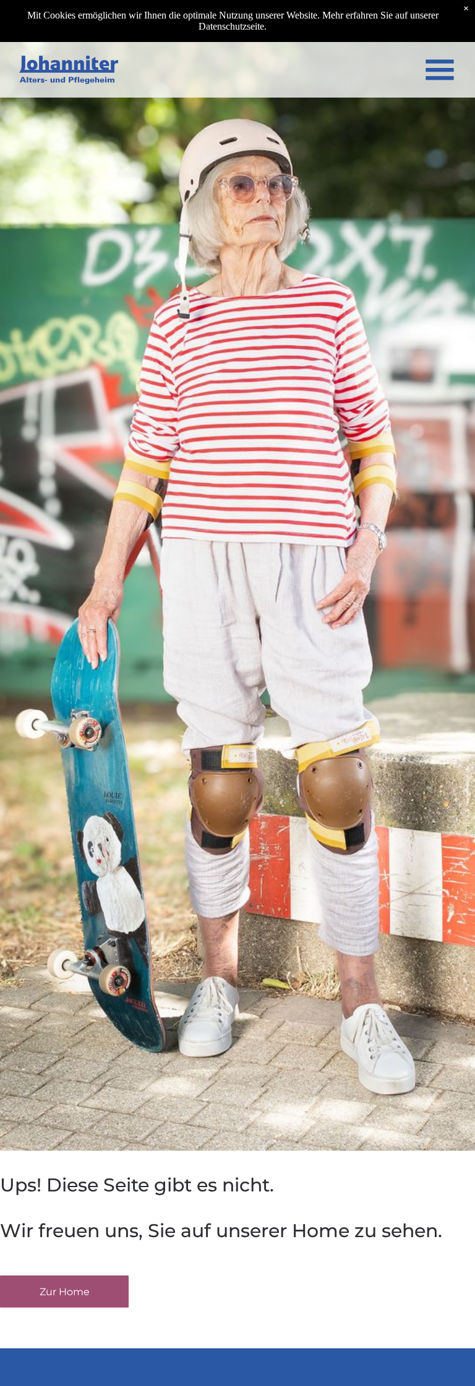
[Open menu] (439, 69)
